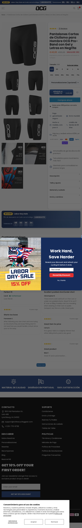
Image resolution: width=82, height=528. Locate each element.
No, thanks (61, 280)
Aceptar (34, 522)
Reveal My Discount (61, 275)
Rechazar (54, 522)
